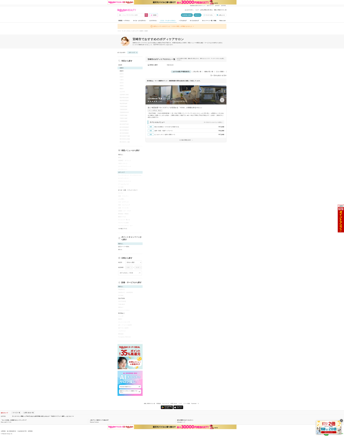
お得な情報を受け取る (206, 10)
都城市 (122, 71)
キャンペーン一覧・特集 (209, 20)
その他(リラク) (122, 228)
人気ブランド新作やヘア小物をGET (99, 420)
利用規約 (159, 403)
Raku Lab (222, 20)
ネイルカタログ (194, 20)
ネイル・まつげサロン (139, 20)
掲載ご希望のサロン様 (220, 10)
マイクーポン (209, 15)
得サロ (120, 249)
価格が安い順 (208, 71)
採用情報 (30, 431)
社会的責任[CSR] (22, 431)
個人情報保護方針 (11, 431)
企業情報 (3, 431)
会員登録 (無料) (186, 15)
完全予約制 (121, 298)
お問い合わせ (173, 403)
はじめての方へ (189, 10)
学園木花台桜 (170, 65)
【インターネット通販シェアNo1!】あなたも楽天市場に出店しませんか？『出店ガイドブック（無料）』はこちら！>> (43, 416)
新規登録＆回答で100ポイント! (197, 5)
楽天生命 (217, 5)
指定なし (120, 154)
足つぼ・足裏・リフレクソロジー (128, 190)
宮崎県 (141, 31)
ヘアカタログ (183, 20)
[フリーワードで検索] (146, 15)
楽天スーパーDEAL (123, 246)
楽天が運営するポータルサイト (185, 420)
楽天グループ (210, 5)
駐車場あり (121, 313)
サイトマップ (165, 403)
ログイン (197, 15)
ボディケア (135, 31)
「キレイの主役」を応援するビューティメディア (14, 420)
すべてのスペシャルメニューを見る (213, 122)
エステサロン (153, 20)
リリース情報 (186, 403)
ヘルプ (197, 10)
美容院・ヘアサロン (124, 20)
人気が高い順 (197, 71)
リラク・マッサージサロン (168, 20)
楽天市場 (223, 5)
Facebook (193, 403)
